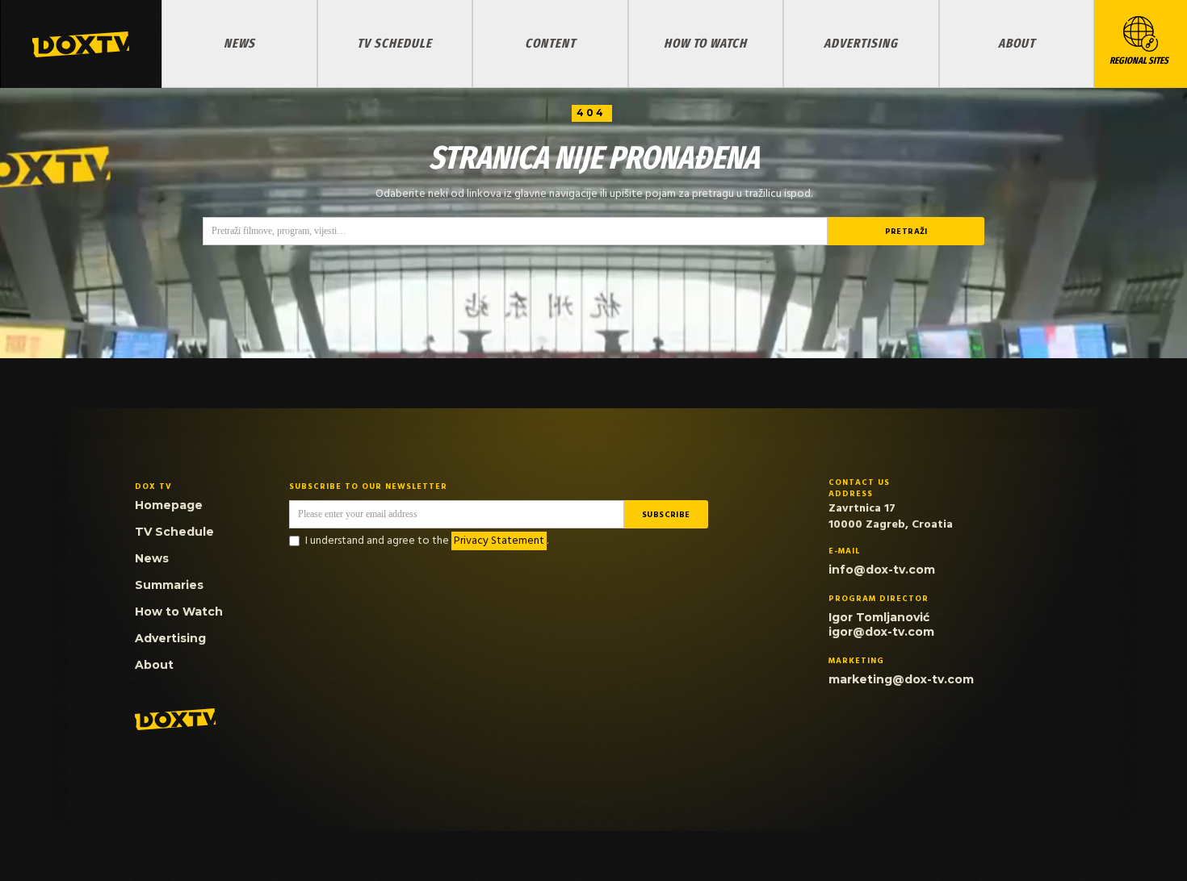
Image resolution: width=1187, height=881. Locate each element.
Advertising (861, 43)
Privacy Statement (499, 541)
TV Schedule (394, 43)
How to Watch (705, 43)
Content (550, 43)
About (1016, 43)
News (239, 43)
